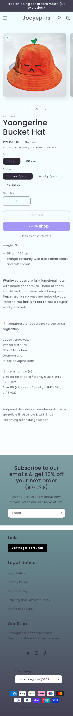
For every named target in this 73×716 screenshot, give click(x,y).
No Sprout (14, 185)
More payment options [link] (36, 235)
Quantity (8, 193)
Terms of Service (20, 609)
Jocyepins (30, 707)
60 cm (31, 161)
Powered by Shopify (45, 707)
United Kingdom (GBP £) (35, 679)
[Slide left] (28, 109)
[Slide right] (45, 109)
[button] (5, 18)
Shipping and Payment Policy (29, 600)
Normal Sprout (18, 176)
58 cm (12, 161)
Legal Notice (17, 573)
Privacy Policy (18, 582)
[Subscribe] (60, 513)
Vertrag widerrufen (27, 548)
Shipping (24, 147)
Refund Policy (18, 591)
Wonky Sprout (49, 176)
